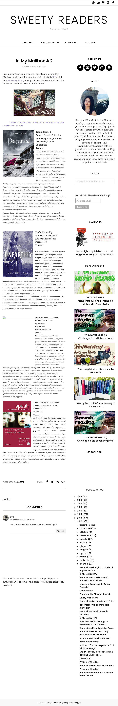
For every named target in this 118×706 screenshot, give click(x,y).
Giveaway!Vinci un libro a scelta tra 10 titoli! (96, 371)
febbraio (84, 560)
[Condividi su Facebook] (47, 482)
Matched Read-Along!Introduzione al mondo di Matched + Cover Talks (96, 301)
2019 (79, 496)
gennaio (84, 563)
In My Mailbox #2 (88, 573)
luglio (82, 542)
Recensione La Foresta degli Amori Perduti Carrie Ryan (94, 633)
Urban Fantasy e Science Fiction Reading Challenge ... (96, 653)
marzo (83, 556)
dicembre (85, 524)
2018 (79, 500)
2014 (79, 514)
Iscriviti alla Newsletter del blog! (92, 195)
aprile (83, 553)
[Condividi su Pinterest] (57, 482)
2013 (79, 517)
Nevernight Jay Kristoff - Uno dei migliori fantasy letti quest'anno (94, 253)
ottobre (84, 532)
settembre (85, 535)
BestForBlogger (74, 703)
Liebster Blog (86, 590)
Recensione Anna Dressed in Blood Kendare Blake (94, 579)
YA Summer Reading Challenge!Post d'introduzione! (95, 336)
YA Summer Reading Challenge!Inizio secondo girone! (95, 439)
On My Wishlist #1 (89, 597)
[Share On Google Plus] (63, 482)
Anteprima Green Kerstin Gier (95, 638)
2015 (79, 510)
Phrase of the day (89, 641)
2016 (79, 507)
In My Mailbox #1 (88, 618)
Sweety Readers (59, 20)
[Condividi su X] (52, 482)
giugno (83, 546)
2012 (79, 521)
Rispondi (60, 531)
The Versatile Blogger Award (95, 594)
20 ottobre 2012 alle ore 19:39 (22, 520)
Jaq (12, 516)
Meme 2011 (85, 658)
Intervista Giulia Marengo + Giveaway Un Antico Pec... (94, 623)
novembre (85, 528)
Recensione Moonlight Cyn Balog (97, 628)
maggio (84, 549)
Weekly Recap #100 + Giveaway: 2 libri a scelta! (96, 405)
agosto (83, 539)
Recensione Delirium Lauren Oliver (97, 601)
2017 (79, 503)
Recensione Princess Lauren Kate (97, 665)
